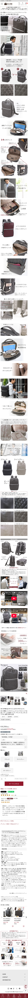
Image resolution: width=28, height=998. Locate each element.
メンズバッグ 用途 (14, 896)
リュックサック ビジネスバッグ (18, 898)
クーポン (3, 996)
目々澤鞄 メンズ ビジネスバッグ (17, 893)
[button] (2, 917)
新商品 (14, 996)
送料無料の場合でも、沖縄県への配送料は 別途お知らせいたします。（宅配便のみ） (13, 743)
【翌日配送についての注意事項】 (9, 631)
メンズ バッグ (7, 896)
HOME (2, 896)
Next (25, 677)
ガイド (8, 996)
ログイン (22, 4)
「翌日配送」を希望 (7, 737)
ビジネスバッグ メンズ (6, 898)
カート (26, 4)
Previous (2, 677)
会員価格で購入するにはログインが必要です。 (12, 734)
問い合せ (19, 996)
